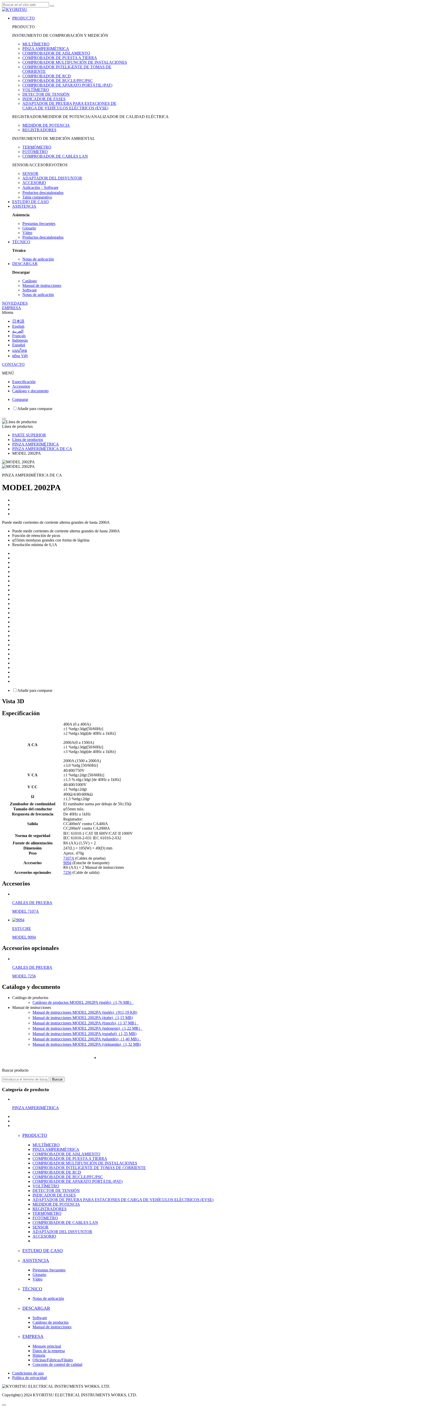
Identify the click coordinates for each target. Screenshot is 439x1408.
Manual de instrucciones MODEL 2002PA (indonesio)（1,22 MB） (88, 1028)
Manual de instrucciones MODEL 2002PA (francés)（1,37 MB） (85, 1023)
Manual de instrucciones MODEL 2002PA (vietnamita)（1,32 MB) (87, 1044)
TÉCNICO (21, 242)
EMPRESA (11, 308)
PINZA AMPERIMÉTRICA (45, 48)
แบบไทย (19, 350)
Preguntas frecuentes (38, 223)
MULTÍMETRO (36, 44)
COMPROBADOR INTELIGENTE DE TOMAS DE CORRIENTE (89, 1168)
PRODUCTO (23, 18)
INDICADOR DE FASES (44, 99)
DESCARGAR (25, 263)
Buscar (57, 1079)
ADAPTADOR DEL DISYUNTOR (52, 178)
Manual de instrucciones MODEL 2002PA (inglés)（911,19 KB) (85, 1012)
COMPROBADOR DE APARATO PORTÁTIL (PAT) (67, 85)
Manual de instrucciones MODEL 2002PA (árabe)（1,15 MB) (83, 1018)
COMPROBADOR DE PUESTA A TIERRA (59, 58)
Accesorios (21, 386)
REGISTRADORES (39, 130)
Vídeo (27, 233)
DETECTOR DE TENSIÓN (46, 94)
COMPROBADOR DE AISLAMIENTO (56, 53)
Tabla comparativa (37, 197)
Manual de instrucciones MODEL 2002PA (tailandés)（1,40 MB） (87, 1039)
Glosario (29, 228)
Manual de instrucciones (41, 285)
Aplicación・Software (40, 187)
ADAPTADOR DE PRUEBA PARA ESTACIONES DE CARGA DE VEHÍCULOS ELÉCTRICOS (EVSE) (69, 105)
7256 (67, 872)
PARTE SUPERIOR (29, 435)
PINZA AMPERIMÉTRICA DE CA (42, 449)
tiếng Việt (20, 356)
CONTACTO (13, 364)
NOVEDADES (15, 303)
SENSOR (30, 173)
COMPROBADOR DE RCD (46, 76)
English (18, 326)
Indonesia (20, 340)
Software (29, 290)
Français (19, 336)
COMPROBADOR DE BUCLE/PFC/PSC (57, 80)
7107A (68, 858)
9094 (67, 863)
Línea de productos (27, 439)
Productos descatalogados (43, 192)
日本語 (18, 321)
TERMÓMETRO (36, 147)
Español (18, 345)
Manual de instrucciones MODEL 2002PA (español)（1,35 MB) (84, 1034)
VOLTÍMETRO (35, 90)
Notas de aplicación (38, 259)
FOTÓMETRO (35, 152)
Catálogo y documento (30, 391)
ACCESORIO (34, 183)
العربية (17, 331)
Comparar (20, 399)
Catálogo (29, 281)
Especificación (24, 382)
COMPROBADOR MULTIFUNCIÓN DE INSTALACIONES (74, 62)
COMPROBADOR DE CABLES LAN (55, 156)
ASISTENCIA (24, 206)
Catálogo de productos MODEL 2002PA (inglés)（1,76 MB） (83, 1002)
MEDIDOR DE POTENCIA (46, 125)
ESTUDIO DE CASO (30, 202)
